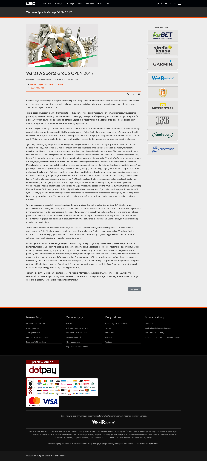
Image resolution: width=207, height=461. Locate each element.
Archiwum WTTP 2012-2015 (77, 328)
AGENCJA (58, 4)
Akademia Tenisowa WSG (36, 323)
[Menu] (179, 3)
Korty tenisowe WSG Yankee (37, 337)
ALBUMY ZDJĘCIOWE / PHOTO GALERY (47, 84)
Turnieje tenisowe (33, 333)
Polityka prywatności (74, 337)
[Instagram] (174, 3)
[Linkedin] (170, 3)
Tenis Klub (149, 323)
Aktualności (70, 323)
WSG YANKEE (105, 4)
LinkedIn (108, 337)
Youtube (108, 342)
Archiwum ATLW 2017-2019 (76, 333)
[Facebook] (158, 3)
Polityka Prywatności (150, 443)
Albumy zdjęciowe (73, 342)
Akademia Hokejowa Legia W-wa (158, 328)
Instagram (109, 333)
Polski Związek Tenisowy (154, 333)
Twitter (108, 328)
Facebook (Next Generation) (116, 323)
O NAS (80, 4)
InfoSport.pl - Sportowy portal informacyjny (162, 337)
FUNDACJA (70, 4)
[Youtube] (166, 3)
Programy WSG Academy (36, 342)
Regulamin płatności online (77, 346)
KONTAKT (90, 4)
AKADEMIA (47, 4)
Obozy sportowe (32, 328)
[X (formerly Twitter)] (133, 94)
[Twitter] (162, 3)
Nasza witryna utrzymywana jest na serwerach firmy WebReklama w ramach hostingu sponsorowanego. (103, 416)
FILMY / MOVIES (37, 87)
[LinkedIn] (139, 94)
